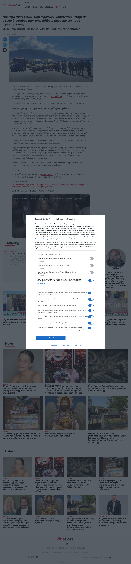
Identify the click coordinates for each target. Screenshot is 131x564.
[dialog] (65, 282)
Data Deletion (54, 345)
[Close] (101, 219)
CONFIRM (51, 338)
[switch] (91, 258)
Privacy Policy (77, 345)
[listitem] (65, 254)
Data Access (65, 345)
